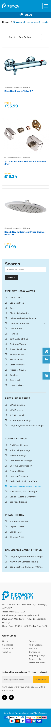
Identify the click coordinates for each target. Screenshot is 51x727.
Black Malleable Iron (20, 313)
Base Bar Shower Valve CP (18, 91)
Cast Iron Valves (18, 344)
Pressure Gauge (18, 370)
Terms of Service (37, 662)
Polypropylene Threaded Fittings (27, 425)
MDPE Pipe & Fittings (21, 420)
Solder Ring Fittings (20, 450)
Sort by (13, 37)
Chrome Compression (21, 466)
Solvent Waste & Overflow (23, 496)
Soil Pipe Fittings (18, 502)
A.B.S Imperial (17, 415)
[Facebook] (4, 697)
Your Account (35, 645)
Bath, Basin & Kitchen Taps (23, 481)
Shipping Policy (37, 655)
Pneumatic (15, 380)
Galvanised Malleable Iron (23, 318)
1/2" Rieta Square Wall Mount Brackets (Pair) (25, 162)
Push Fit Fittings (18, 455)
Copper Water (17, 526)
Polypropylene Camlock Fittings (26, 556)
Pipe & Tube (16, 328)
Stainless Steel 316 (19, 521)
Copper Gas (16, 532)
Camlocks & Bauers (19, 323)
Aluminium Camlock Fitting (24, 561)
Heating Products (19, 476)
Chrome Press (17, 537)
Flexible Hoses (17, 471)
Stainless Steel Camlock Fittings (26, 567)
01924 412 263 (20, 611)
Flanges (14, 333)
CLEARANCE (16, 297)
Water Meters (17, 359)
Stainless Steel (17, 303)
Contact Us (7, 648)
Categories (7, 645)
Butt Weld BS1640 (19, 339)
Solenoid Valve (17, 364)
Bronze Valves (17, 354)
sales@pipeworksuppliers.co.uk (24, 615)
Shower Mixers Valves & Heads (17, 228)
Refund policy (36, 659)
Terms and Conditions (34, 650)
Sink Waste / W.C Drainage (23, 491)
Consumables (17, 385)
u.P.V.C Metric (16, 410)
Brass (12, 308)
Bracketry (15, 375)
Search (32, 641)
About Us (6, 652)
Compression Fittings (21, 460)
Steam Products (18, 349)
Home (5, 22)
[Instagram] (11, 697)
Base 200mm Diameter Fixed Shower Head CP (24, 233)
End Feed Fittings (19, 445)
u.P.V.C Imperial (17, 405)
